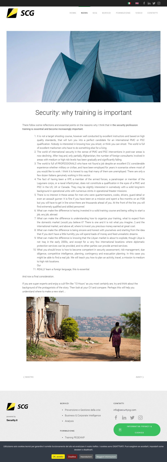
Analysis (69, 421)
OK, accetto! (58, 456)
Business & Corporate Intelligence (83, 415)
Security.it (12, 420)
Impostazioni (86, 456)
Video (139, 13)
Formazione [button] (123, 13)
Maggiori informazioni (106, 456)
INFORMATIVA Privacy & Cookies (139, 429)
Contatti (152, 13)
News (84, 13)
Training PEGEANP (75, 437)
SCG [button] (95, 13)
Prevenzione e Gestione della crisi (82, 409)
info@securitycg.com (125, 409)
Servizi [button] (106, 13)
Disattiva (72, 456)
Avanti (139, 377)
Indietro (28, 377)
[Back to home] (28, 13)
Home (73, 13)
